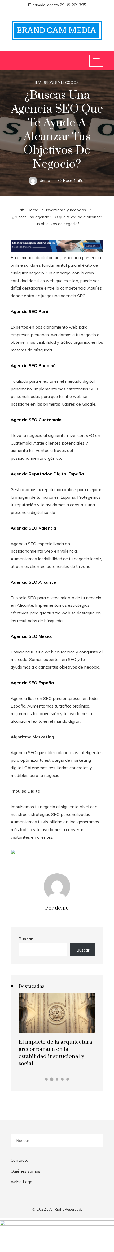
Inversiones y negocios (57, 82)
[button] (46, 1079)
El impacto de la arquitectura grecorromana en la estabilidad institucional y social (55, 1053)
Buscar (26, 938)
